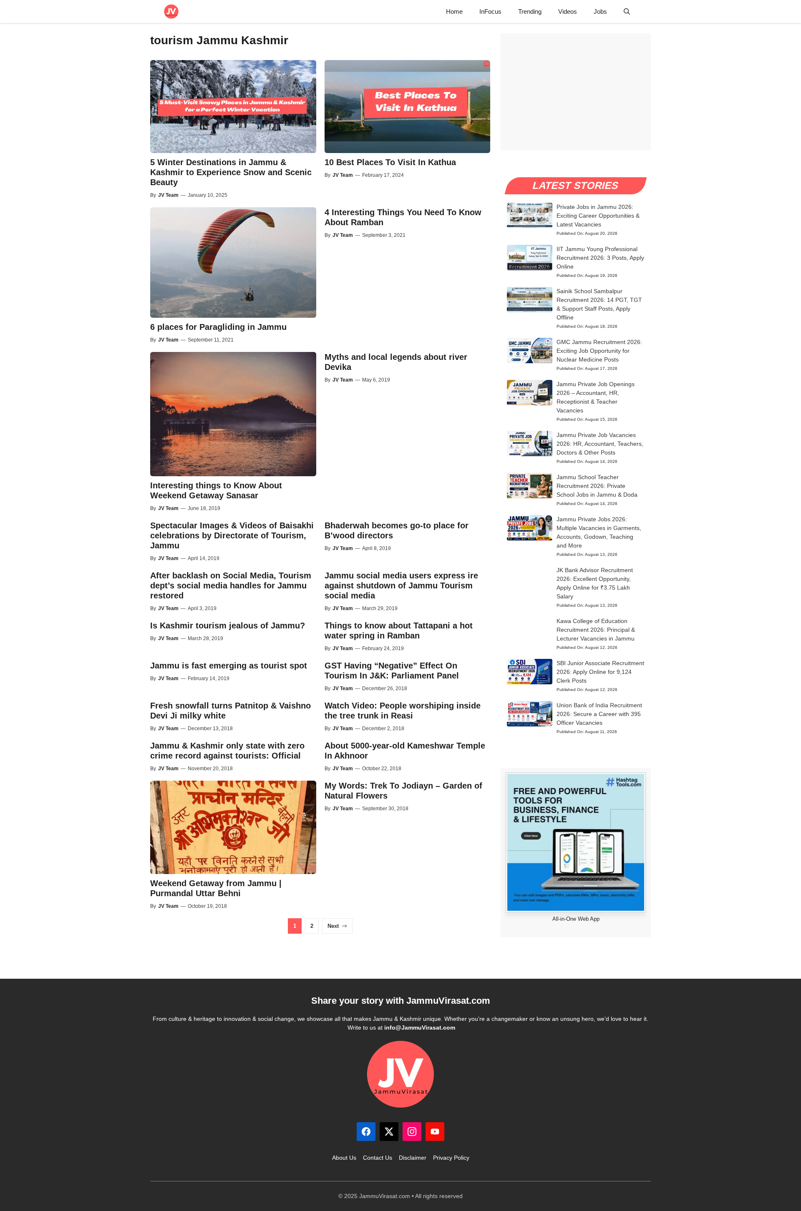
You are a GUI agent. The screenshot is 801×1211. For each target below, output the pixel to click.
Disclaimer (412, 1157)
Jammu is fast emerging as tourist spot (228, 665)
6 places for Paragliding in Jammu (218, 327)
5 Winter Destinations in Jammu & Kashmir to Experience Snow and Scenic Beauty (231, 172)
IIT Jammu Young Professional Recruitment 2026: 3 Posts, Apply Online (600, 258)
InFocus (490, 11)
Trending (530, 11)
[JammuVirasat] (171, 11)
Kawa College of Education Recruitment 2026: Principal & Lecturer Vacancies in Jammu (596, 630)
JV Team (168, 195)
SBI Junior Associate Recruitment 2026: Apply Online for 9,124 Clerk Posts (600, 672)
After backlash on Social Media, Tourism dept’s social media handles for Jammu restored (230, 585)
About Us (344, 1157)
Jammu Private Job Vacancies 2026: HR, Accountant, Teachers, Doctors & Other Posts (600, 444)
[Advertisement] (576, 91)
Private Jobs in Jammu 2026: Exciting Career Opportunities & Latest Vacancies (598, 216)
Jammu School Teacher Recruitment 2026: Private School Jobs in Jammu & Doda (597, 486)
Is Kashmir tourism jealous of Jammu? (227, 625)
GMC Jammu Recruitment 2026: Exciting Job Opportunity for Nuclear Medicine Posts (599, 351)
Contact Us (377, 1157)
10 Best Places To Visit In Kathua (390, 162)
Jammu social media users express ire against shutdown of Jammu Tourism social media (401, 585)
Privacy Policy (451, 1157)
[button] (626, 11)
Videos (567, 11)
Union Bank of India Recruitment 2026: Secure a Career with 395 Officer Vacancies (599, 714)
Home (454, 11)
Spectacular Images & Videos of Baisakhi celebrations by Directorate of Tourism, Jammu (232, 535)
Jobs (600, 11)
